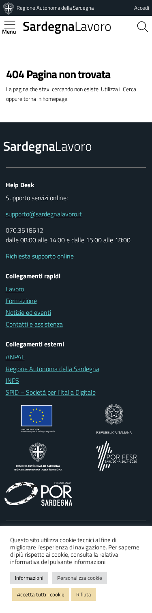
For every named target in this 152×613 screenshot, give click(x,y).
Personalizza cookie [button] (79, 578)
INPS (12, 380)
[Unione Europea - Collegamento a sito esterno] (38, 418)
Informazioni (29, 578)
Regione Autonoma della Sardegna (55, 8)
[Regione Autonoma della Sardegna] (9, 8)
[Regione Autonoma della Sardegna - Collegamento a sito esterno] (38, 455)
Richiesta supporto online (40, 256)
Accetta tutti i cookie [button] (40, 594)
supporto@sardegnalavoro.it (44, 214)
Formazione (21, 300)
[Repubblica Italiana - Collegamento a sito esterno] (114, 418)
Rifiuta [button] (83, 594)
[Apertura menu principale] (13, 25)
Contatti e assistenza (34, 324)
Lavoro (67, 26)
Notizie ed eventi (28, 312)
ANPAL (15, 357)
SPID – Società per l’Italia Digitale (51, 392)
